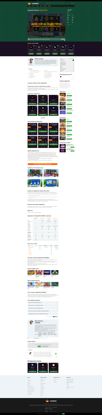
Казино (30, 5)
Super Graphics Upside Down (69, 110)
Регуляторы (42, 390)
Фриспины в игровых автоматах (64, 87)
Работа (55, 380)
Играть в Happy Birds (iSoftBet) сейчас (42, 164)
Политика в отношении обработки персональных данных (70, 382)
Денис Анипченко (31, 64)
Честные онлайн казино (31, 387)
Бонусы (37, 5)
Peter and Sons (45, 288)
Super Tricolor (30, 252)
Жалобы (45, 5)
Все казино (43, 117)
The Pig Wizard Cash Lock (69, 106)
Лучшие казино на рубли (31, 388)
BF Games (36, 288)
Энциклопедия (30, 394)
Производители (43, 379)
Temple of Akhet (68, 97)
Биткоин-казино (30, 392)
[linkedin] (35, 322)
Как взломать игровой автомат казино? (65, 85)
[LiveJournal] (53, 316)
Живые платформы (43, 383)
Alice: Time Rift (68, 136)
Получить (32, 131)
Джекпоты (29, 383)
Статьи (41, 5)
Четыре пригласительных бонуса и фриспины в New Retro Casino (70, 145)
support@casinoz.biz (62, 0)
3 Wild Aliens (55, 218)
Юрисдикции (42, 388)
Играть (31, 53)
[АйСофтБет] (73, 60)
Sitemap (68, 388)
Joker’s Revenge (42, 218)
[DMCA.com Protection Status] (50, 409)
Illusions (29, 250)
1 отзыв (68, 11)
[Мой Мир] (54, 316)
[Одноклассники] (55, 316)
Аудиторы (42, 391)
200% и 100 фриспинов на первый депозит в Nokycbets (70, 149)
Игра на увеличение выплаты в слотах (65, 86)
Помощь (68, 384)
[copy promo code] (32, 52)
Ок (63, 413)
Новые (28, 379)
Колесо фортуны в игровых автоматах (65, 84)
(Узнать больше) (59, 413)
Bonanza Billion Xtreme (49, 218)
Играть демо (55, 273)
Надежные (29, 384)
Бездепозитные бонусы (31, 391)
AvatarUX (52, 288)
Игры (33, 5)
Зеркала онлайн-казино (31, 390)
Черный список (30, 380)
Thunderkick (67, 98)
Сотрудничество (56, 379)
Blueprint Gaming (68, 111)
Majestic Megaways (30, 247)
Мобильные (42, 392)
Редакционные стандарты (70, 387)
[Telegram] (56, 316)
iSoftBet (29, 276)
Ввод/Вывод (42, 380)
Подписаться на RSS (54, 411)
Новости (49, 5)
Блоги (41, 394)
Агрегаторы (42, 384)
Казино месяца (43, 387)
